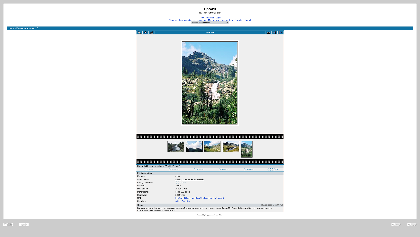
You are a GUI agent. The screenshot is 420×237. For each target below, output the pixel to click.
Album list (173, 20)
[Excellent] (249, 170)
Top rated (225, 20)
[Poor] (174, 170)
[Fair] (199, 170)
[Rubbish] (149, 170)
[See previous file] (274, 32)
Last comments (199, 20)
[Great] (272, 170)
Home (201, 18)
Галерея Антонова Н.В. (27, 28)
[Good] (224, 170)
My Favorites (237, 20)
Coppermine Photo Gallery (214, 215)
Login (218, 18)
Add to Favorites (182, 201)
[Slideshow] (152, 32)
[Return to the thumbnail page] (139, 32)
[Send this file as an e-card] (268, 32)
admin (178, 179)
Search (248, 20)
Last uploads (185, 20)
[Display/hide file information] (145, 32)
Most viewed (213, 20)
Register (210, 18)
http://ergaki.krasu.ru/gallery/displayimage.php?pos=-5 (199, 198)
